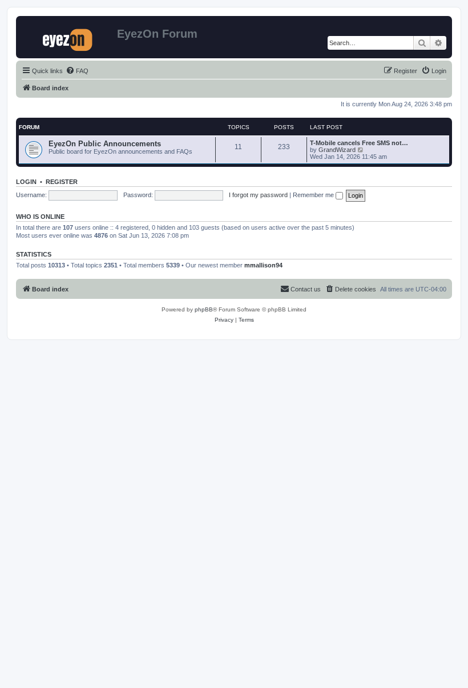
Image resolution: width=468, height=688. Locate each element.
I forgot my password (258, 194)
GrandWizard (337, 149)
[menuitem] (77, 71)
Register (62, 181)
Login (26, 181)
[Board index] (68, 37)
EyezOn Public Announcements (105, 143)
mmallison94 (263, 265)
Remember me (314, 194)
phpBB (204, 309)
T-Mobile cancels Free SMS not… (359, 142)
